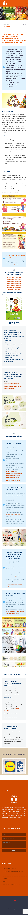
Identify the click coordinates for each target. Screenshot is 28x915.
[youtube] (15, 900)
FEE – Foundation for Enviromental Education (13, 871)
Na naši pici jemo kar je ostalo (12, 355)
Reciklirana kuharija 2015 (14, 289)
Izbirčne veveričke (9, 350)
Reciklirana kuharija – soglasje (13, 475)
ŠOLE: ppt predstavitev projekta (12, 348)
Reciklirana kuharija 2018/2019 (14, 283)
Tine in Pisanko (8, 357)
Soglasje (9, 586)
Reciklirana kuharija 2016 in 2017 (14, 287)
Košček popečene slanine (11, 351)
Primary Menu (26, 3)
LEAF (4, 888)
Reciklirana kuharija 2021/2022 (14, 277)
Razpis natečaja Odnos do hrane (14, 584)
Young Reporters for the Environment (11, 884)
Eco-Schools (5, 875)
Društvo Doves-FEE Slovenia (9, 868)
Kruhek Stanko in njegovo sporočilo (13, 353)
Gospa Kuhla (8, 340)
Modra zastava (6, 878)
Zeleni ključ (5, 881)
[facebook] (13, 900)
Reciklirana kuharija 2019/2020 (14, 281)
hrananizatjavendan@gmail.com (17, 265)
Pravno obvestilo (18, 909)
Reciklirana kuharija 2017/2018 (14, 285)
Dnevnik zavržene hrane (10, 330)
